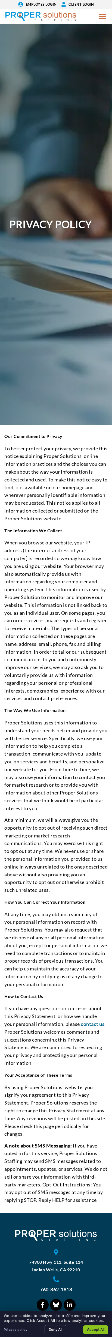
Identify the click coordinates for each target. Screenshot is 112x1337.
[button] (102, 16)
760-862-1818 (56, 1289)
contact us (92, 1024)
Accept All (95, 1329)
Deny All (55, 1329)
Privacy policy (15, 1330)
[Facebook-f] (43, 1305)
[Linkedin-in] (70, 1305)
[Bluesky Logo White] (56, 1305)
